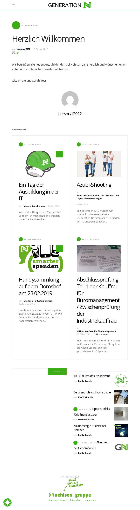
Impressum (90, 500)
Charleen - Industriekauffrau (38, 300)
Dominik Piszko (86, 419)
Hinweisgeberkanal (57, 500)
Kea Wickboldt (85, 397)
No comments (103, 334)
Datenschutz (75, 500)
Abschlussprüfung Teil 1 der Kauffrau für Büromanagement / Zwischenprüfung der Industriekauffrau (98, 300)
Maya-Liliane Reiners (34, 206)
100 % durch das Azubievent (91, 376)
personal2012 (23, 49)
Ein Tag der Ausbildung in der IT (39, 191)
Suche (57, 372)
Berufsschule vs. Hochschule (92, 392)
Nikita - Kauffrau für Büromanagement (96, 331)
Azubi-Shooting (94, 184)
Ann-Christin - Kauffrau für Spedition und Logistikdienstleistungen (98, 197)
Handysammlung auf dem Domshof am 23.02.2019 (40, 286)
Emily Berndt (85, 380)
